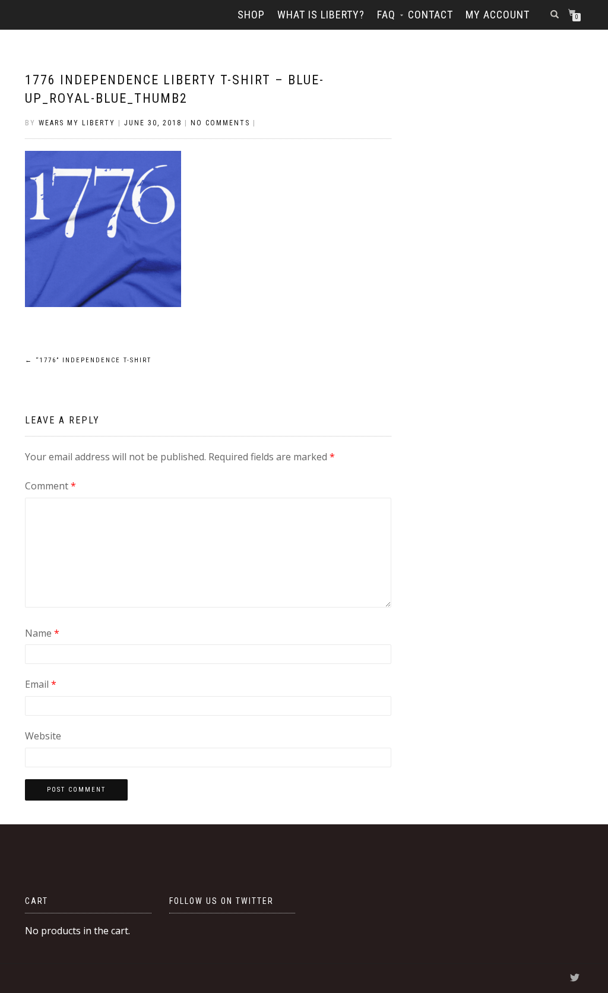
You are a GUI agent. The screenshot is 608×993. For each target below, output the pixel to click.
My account (498, 14)
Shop (251, 14)
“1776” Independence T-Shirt (88, 360)
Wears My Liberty (77, 123)
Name (42, 633)
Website (43, 735)
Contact (430, 14)
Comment (50, 485)
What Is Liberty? (321, 14)
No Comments (220, 123)
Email (40, 684)
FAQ (386, 14)
